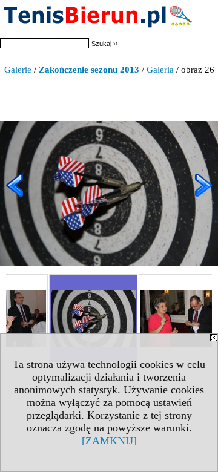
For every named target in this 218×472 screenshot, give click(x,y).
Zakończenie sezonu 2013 (89, 69)
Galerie (17, 69)
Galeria (160, 69)
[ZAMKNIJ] (109, 440)
